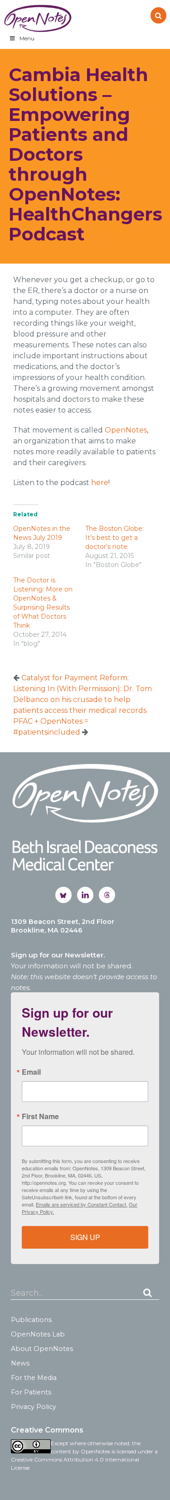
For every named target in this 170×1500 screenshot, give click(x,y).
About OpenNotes (42, 1349)
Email (31, 1072)
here (99, 482)
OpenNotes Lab (38, 1334)
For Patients (31, 1392)
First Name (40, 1116)
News (20, 1363)
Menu (26, 38)
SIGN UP (85, 1237)
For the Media (34, 1378)
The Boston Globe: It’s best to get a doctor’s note (114, 537)
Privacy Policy (33, 1407)
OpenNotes (38, 18)
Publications (31, 1320)
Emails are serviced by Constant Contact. (81, 1204)
